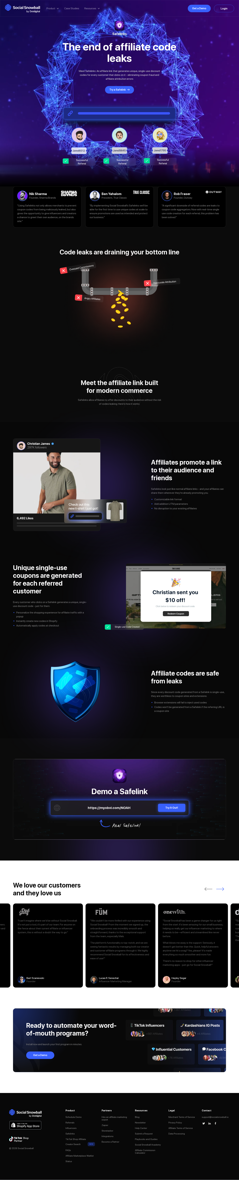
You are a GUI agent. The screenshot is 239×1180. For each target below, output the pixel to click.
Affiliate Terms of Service (180, 1128)
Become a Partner (110, 1141)
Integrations (107, 1136)
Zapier (105, 1125)
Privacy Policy (175, 1122)
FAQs (68, 1150)
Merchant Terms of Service (181, 1117)
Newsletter (140, 1122)
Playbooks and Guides (146, 1139)
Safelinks (70, 1133)
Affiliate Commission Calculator (145, 1151)
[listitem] (48, 945)
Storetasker (107, 1130)
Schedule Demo (74, 1117)
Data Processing (176, 1133)
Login (224, 8)
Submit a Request (144, 1133)
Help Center (141, 1128)
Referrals (70, 1122)
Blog (137, 1117)
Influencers (71, 1128)
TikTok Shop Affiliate (76, 1139)
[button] (52, 8)
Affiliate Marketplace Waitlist (80, 1155)
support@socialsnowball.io (215, 1117)
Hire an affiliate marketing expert (114, 1118)
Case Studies (71, 8)
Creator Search (73, 1144)
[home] (22, 8)
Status (69, 1161)
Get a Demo (199, 8)
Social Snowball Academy (148, 1144)
